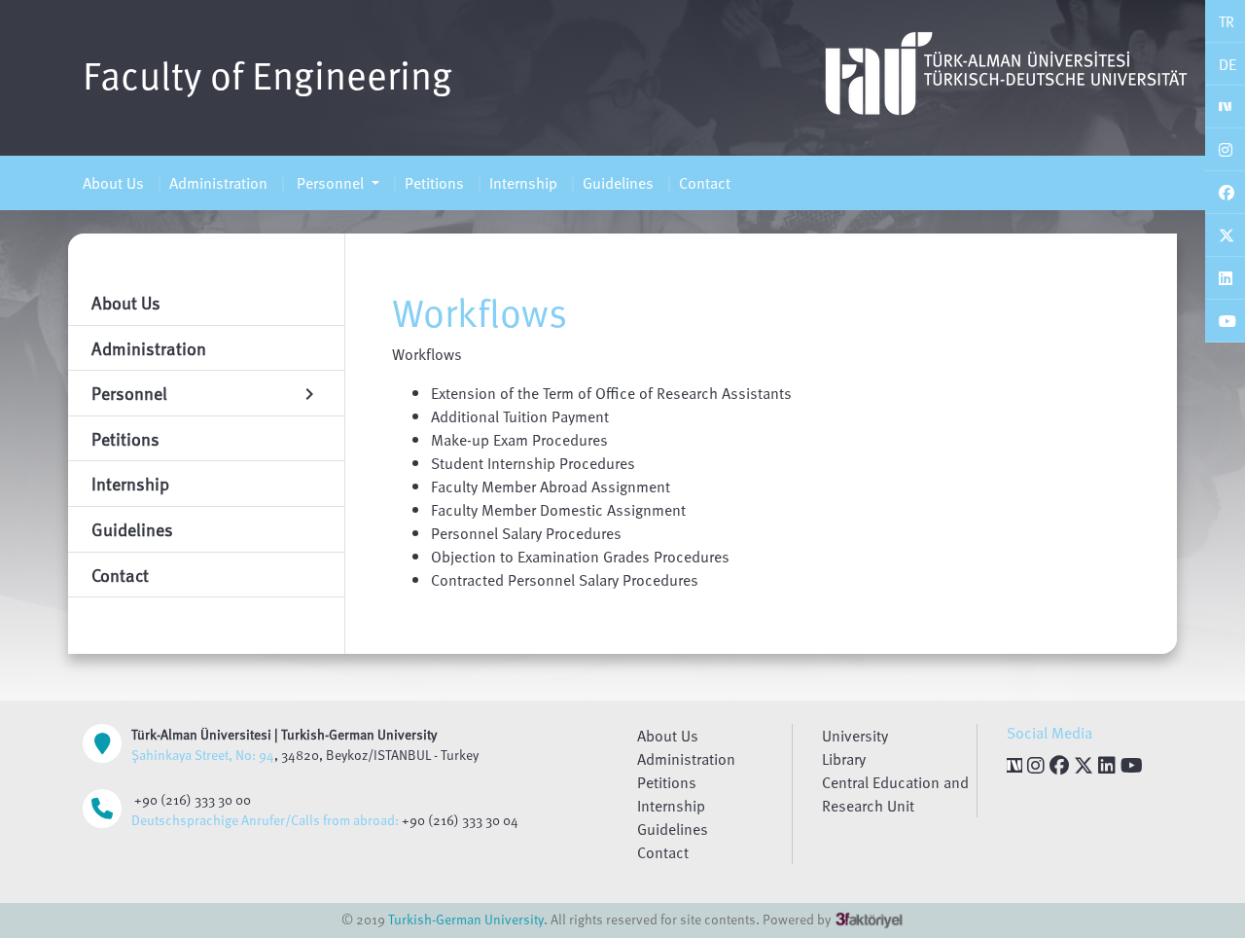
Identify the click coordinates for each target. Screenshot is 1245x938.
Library (844, 759)
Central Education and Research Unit (895, 794)
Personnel (330, 183)
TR (1226, 21)
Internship (523, 183)
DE (1227, 64)
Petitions (434, 183)
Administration (218, 183)
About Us (113, 183)
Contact (704, 183)
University (855, 735)
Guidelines (618, 183)
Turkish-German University (466, 919)
